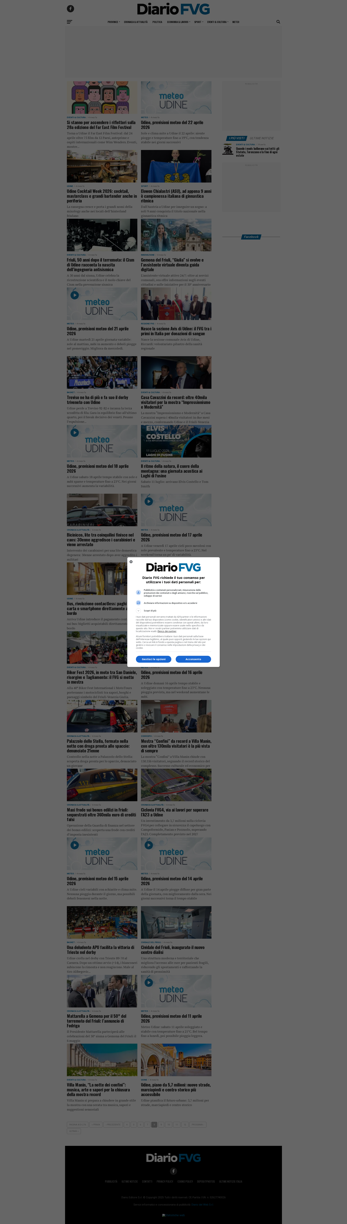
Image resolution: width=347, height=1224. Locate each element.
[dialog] (173, 612)
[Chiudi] (131, 561)
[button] (173, 610)
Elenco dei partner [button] (167, 631)
